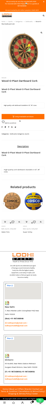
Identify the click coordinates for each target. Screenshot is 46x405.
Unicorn (4, 78)
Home (3, 21)
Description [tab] (23, 146)
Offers (21, 389)
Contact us (37, 389)
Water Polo (5, 232)
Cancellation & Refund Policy (31, 391)
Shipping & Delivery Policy (19, 394)
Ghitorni (9, 360)
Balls (2, 229)
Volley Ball (13, 229)
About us (13, 389)
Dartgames (19, 21)
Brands (28, 389)
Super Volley (27, 232)
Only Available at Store (24, 117)
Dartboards (29, 21)
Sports (10, 21)
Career (35, 394)
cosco (3, 226)
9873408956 (22, 6)
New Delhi (10, 307)
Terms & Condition (9, 391)
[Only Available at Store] (5, 222)
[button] (41, 32)
